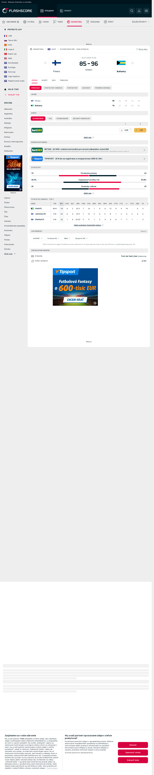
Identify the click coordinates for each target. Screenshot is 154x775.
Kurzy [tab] (45, 80)
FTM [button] (116, 204)
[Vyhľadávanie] (132, 11)
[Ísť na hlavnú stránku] (19, 10)
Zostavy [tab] (86, 88)
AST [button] (72, 204)
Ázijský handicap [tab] (81, 118)
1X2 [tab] (50, 118)
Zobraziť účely (133, 760)
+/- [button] (127, 204)
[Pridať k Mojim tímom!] (45, 62)
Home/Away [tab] (38, 118)
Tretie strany (52, 768)
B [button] (61, 204)
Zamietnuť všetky (133, 752)
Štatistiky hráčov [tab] (54, 88)
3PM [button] (105, 204)
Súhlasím (133, 745)
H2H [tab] (53, 80)
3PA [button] (110, 204)
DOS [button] (67, 204)
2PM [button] (94, 204)
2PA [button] (99, 204)
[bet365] (37, 130)
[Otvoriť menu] (146, 11)
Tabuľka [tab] (64, 80)
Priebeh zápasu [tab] (102, 88)
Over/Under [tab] (62, 118)
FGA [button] (88, 204)
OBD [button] (137, 204)
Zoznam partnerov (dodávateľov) (79, 753)
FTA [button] (121, 204)
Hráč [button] (33, 204)
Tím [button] (54, 204)
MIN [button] (77, 204)
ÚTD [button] (132, 204)
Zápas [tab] (34, 80)
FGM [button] (83, 204)
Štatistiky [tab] (72, 88)
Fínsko (56, 71)
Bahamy (121, 71)
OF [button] (143, 204)
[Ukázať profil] (56, 63)
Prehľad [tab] (35, 88)
